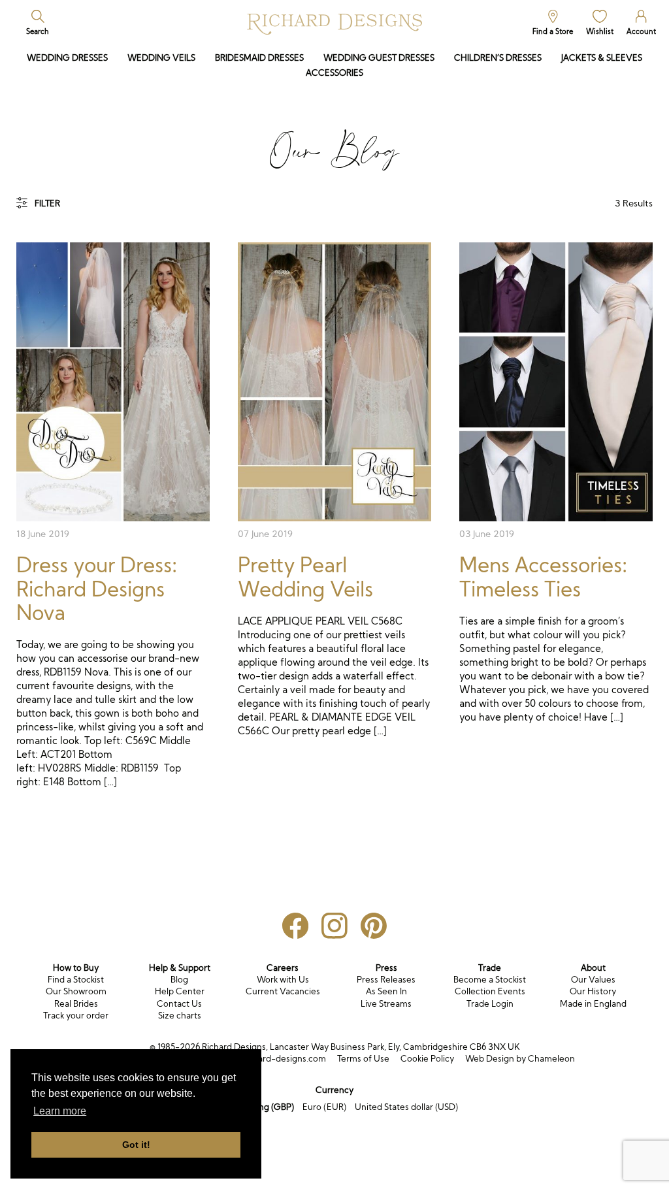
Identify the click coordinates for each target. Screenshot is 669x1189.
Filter (47, 203)
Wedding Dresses (67, 58)
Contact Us (179, 1004)
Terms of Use (363, 1059)
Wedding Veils (161, 58)
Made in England (593, 1004)
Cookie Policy (427, 1059)
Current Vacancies (283, 991)
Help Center (179, 991)
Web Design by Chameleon (520, 1059)
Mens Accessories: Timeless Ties (543, 577)
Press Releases (386, 980)
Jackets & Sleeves (601, 58)
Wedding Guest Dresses (378, 58)
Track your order (75, 1015)
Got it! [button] (136, 1144)
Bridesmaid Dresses (259, 58)
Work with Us (283, 980)
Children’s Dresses (498, 58)
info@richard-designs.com (272, 1059)
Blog (179, 980)
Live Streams (386, 1004)
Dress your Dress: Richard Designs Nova (96, 589)
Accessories (334, 73)
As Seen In (386, 991)
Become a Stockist (489, 980)
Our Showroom (76, 991)
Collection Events (490, 991)
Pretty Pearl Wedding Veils (305, 577)
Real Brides (76, 1004)
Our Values (593, 980)
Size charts (179, 1015)
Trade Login (490, 1004)
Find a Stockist (76, 980)
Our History (593, 991)
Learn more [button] (59, 1110)
